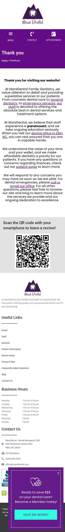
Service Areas (8, 355)
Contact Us (7, 380)
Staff (4, 336)
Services (6, 343)
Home (5, 60)
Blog (4, 374)
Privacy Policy (8, 362)
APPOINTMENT (53, 40)
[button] (11, 34)
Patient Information (11, 349)
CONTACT (32, 40)
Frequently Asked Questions (15, 368)
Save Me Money (36, 514)
